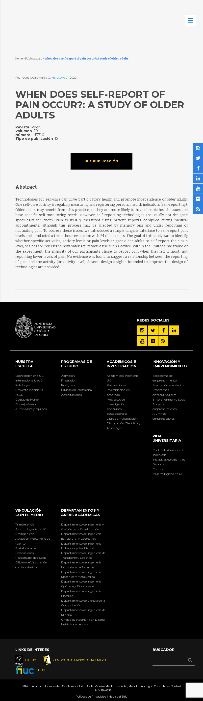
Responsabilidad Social (31, 557)
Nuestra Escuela (24, 363)
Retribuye (22, 385)
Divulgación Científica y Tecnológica (124, 425)
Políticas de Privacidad (91, 696)
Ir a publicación (101, 161)
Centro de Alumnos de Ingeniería (168, 452)
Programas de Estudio (76, 363)
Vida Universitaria (166, 438)
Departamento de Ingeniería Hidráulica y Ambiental (81, 546)
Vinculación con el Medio (29, 512)
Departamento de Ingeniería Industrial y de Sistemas (81, 564)
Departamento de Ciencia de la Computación (83, 603)
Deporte (158, 464)
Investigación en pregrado (118, 392)
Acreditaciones (71, 395)
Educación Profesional (77, 390)
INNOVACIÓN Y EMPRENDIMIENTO (169, 363)
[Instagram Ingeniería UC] (142, 330)
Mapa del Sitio (117, 696)
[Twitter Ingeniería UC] (153, 330)
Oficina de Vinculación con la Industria (31, 564)
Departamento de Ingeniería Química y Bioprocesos (81, 584)
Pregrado (68, 380)
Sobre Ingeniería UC (29, 376)
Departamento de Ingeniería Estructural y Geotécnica (81, 536)
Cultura (158, 469)
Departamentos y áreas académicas (80, 512)
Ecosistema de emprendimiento (164, 378)
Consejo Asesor (25, 404)
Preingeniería (24, 534)
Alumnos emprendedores (163, 416)
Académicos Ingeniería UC (123, 378)
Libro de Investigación (122, 418)
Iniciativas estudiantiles (168, 459)
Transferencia (24, 524)
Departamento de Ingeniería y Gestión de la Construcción (82, 527)
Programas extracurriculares (164, 392)
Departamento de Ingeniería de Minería (83, 612)
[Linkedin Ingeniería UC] (174, 330)
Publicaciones (33, 58)
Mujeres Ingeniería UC (167, 474)
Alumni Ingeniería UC (30, 529)
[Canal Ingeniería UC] (142, 341)
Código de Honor (27, 399)
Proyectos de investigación (116, 402)
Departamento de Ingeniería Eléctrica (81, 593)
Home (19, 58)
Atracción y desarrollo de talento (32, 541)
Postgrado (68, 385)
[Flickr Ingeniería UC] (153, 341)
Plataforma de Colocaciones (25, 550)
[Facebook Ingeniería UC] (163, 330)
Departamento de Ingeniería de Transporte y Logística (83, 555)
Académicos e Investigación (121, 363)
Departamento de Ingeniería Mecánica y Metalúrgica (81, 574)
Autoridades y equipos (31, 409)
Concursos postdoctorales (117, 411)
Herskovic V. (60, 77)
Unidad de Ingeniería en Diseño (83, 619)
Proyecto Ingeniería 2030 (29, 392)
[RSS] (163, 341)
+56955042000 (101, 690)
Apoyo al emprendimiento (164, 406)
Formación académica (168, 385)
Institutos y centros (74, 624)
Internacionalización (29, 380)
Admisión (68, 376)
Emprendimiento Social (169, 399)
